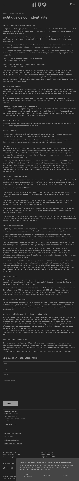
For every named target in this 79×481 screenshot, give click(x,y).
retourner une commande (13, 443)
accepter (46, 475)
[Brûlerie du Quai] (39, 4)
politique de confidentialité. (40, 469)
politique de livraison (11, 440)
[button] (4, 4)
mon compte (8, 437)
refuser (65, 475)
